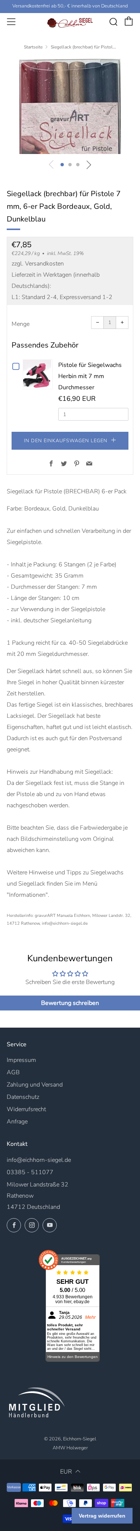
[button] (62, 164)
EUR (66, 1472)
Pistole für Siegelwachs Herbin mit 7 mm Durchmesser (90, 376)
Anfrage (17, 1121)
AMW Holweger (70, 1447)
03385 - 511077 (30, 1172)
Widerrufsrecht (26, 1109)
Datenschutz (23, 1097)
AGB (13, 1072)
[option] (70, 106)
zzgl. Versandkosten (38, 264)
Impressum (21, 1060)
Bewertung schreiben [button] (70, 1003)
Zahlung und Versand (35, 1085)
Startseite (33, 47)
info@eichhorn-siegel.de (39, 1160)
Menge (20, 324)
